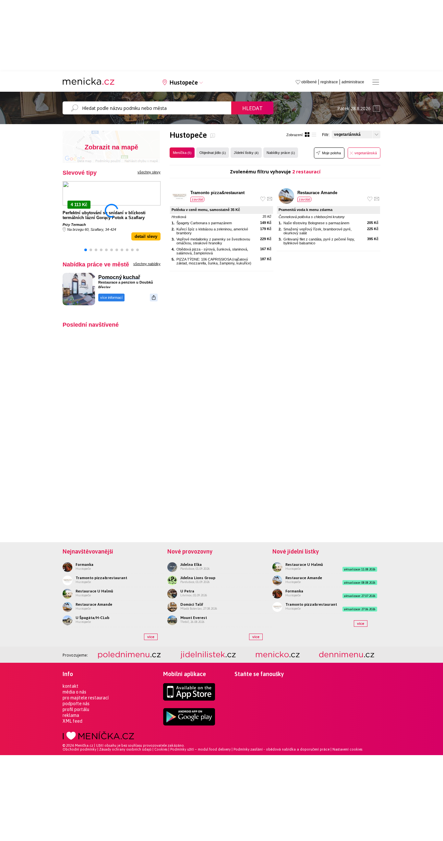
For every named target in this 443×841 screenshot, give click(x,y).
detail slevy (146, 236)
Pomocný (110, 277)
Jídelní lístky (246, 153)
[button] (85, 250)
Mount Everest (193, 617)
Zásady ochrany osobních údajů (125, 749)
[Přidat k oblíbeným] (263, 199)
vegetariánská (365, 153)
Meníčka (182, 153)
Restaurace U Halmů (94, 591)
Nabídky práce (281, 153)
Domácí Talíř (191, 604)
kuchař (131, 277)
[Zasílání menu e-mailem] (269, 199)
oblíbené (309, 82)
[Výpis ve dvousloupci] (307, 134)
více (150, 637)
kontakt (70, 686)
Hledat (252, 108)
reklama (71, 715)
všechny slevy (149, 172)
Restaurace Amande (317, 192)
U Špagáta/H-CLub (92, 617)
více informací (111, 297)
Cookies (160, 749)
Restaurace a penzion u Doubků (125, 282)
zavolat (197, 199)
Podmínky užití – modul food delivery (200, 749)
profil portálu (76, 709)
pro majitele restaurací (86, 697)
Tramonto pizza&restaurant (217, 192)
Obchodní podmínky (79, 749)
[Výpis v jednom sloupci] (314, 134)
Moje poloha (331, 153)
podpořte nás (76, 703)
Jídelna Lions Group (197, 578)
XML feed (72, 721)
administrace (352, 82)
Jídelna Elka (191, 564)
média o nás (74, 692)
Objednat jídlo (212, 153)
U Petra (187, 591)
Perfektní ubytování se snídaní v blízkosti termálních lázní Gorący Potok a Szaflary (104, 215)
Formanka (84, 564)
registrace (329, 82)
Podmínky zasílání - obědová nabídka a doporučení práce (281, 749)
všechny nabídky (147, 264)
